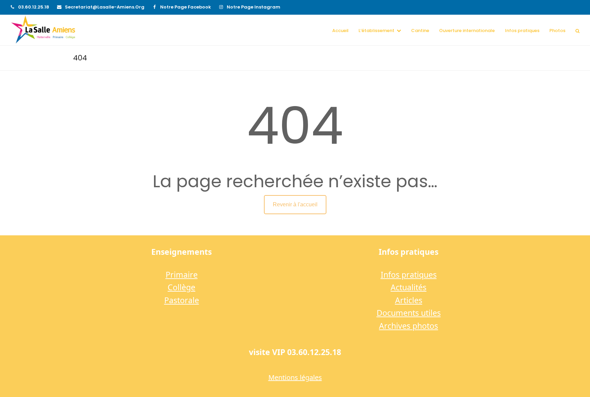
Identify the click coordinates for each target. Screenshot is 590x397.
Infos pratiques (409, 274)
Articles (408, 300)
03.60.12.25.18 (33, 7)
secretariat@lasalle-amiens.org (104, 7)
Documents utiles (409, 312)
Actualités (408, 287)
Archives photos (408, 325)
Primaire (182, 274)
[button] (577, 30)
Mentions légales (295, 377)
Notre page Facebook (185, 7)
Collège (181, 287)
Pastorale (181, 300)
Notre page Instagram (253, 7)
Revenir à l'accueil (295, 204)
